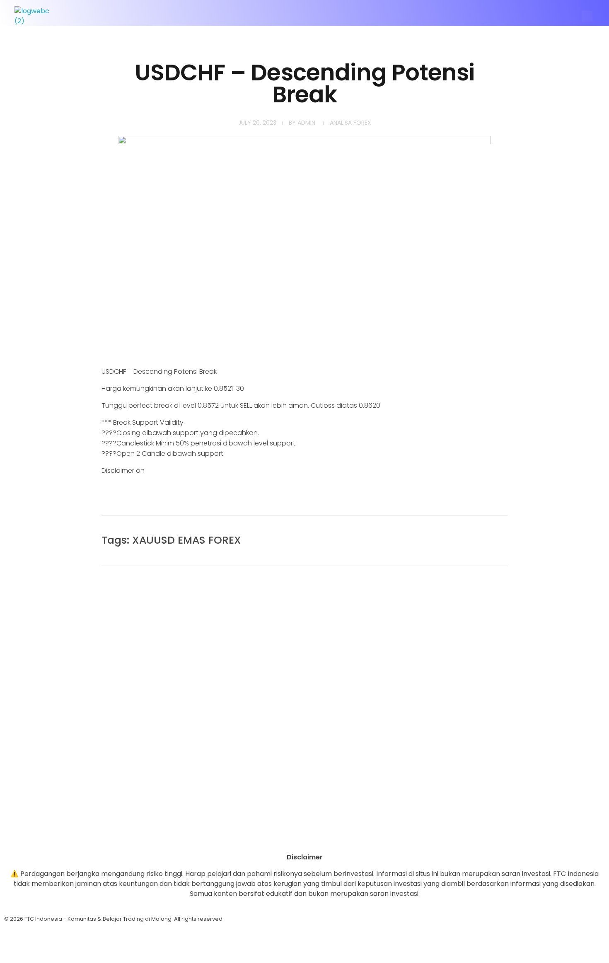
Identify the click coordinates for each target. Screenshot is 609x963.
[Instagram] (14, 833)
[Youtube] (35, 833)
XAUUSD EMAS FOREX (186, 540)
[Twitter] (56, 833)
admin (306, 123)
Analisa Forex (350, 123)
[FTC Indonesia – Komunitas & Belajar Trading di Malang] (36, 16)
